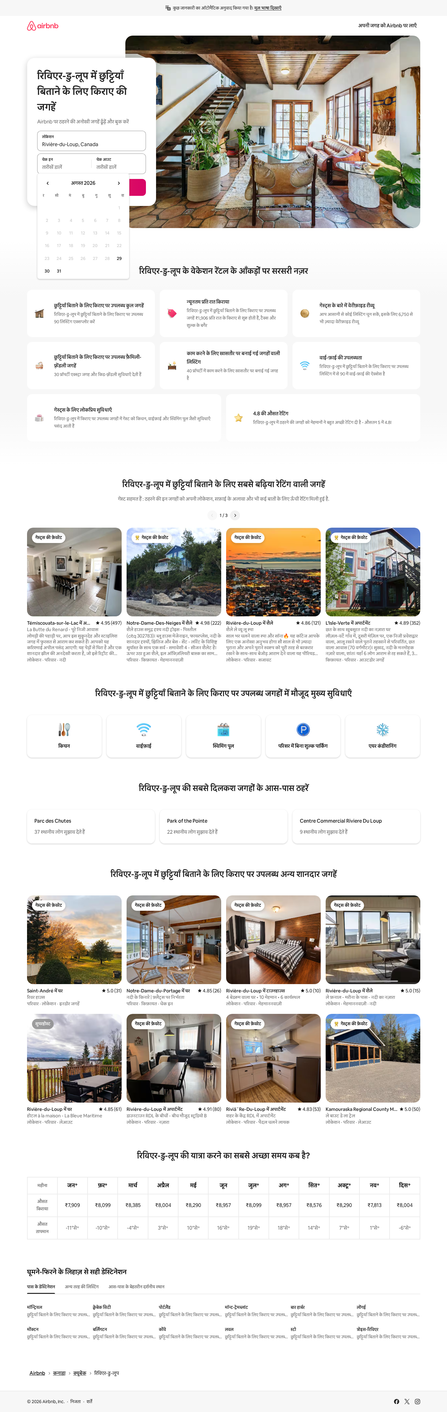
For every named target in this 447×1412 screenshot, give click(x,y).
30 (47, 271)
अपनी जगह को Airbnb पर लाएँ (387, 25)
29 (119, 258)
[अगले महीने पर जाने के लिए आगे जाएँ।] (118, 183)
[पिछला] (212, 515)
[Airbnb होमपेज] (42, 25)
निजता (75, 1401)
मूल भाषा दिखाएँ (267, 8)
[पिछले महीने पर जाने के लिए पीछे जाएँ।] (48, 183)
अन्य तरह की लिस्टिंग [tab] (82, 1287)
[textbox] (64, 167)
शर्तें (89, 1401)
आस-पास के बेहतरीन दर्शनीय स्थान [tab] (136, 1287)
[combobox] (91, 144)
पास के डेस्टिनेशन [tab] (41, 1287)
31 (59, 271)
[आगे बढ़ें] (235, 515)
